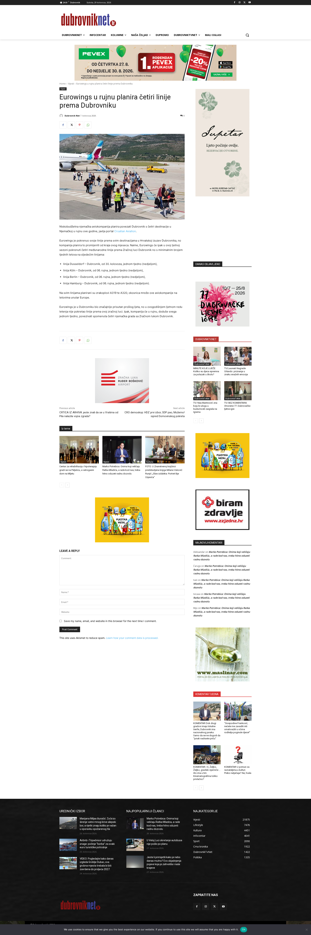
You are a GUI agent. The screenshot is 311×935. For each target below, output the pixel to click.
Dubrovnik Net (72, 115)
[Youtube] (249, 3)
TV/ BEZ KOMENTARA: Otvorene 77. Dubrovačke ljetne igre (237, 405)
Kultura (149, 462)
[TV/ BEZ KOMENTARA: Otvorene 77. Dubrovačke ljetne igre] (238, 390)
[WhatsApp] (87, 124)
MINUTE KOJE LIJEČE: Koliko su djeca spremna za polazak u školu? (206, 371)
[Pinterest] (79, 124)
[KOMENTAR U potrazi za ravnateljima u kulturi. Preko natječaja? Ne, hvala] (238, 754)
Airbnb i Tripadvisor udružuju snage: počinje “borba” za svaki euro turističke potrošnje (97, 844)
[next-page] (67, 485)
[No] (306, 929)
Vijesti (71, 83)
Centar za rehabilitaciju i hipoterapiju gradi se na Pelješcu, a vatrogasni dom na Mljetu (78, 470)
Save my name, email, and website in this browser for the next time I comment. (110, 620)
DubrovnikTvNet (201, 364)
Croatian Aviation (125, 231)
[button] (247, 35)
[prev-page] (61, 485)
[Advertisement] (222, 224)
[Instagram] (240, 3)
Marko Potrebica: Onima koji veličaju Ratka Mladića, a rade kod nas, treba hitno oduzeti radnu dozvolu (121, 470)
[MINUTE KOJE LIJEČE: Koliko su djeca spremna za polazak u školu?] (207, 356)
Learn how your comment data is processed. (132, 637)
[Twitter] (244, 3)
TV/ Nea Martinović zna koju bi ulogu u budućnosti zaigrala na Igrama (205, 407)
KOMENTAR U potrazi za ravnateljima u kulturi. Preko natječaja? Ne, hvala (237, 770)
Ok (243, 929)
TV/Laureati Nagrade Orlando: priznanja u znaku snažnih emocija (236, 371)
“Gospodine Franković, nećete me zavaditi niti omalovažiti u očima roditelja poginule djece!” (237, 728)
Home (62, 83)
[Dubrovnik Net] (61, 116)
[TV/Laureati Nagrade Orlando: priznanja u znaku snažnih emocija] (238, 356)
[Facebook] (235, 3)
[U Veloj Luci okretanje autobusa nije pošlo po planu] (135, 845)
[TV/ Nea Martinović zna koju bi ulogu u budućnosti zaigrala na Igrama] (207, 390)
